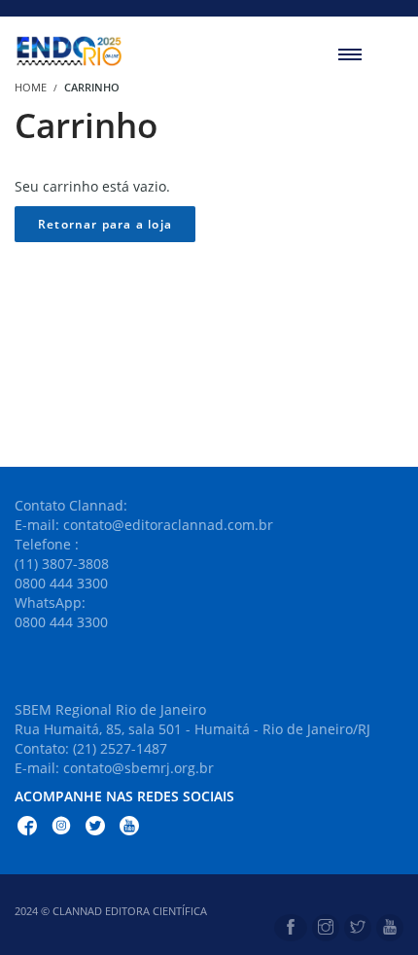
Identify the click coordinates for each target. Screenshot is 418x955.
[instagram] (325, 927)
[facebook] (290, 927)
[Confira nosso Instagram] (61, 828)
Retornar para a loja (105, 224)
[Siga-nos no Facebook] (27, 828)
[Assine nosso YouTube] (129, 828)
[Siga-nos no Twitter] (95, 828)
